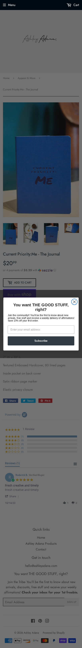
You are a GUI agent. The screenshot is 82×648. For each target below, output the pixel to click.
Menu (11, 5)
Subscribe (41, 340)
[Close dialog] (74, 302)
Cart (75, 5)
